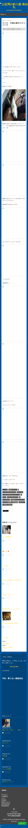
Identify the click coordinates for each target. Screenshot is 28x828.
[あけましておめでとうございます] (6, 569)
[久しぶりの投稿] (14, 762)
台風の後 (4, 756)
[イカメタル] (6, 555)
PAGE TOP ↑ (22, 823)
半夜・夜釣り (6, 643)
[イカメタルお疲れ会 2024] (6, 612)
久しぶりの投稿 (6, 769)
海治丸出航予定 (5, 803)
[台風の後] (14, 749)
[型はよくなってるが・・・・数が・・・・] (14, 723)
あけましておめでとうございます (11, 580)
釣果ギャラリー (12, 489)
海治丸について (5, 802)
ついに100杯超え (7, 536)
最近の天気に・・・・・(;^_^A (10, 608)
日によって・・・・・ (8, 743)
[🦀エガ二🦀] (6, 540)
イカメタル (5, 565)
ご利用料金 (4, 796)
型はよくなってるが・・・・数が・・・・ (14, 730)
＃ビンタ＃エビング (12, 497)
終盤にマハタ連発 (7, 647)
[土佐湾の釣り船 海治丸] (14, 4)
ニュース (4, 489)
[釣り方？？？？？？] (6, 584)
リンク (3, 798)
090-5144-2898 (14, 666)
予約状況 (3, 800)
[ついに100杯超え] (6, 526)
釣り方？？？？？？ (7, 594)
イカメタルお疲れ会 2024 (10, 623)
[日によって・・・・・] (14, 736)
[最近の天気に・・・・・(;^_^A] (6, 598)
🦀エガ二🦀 (5, 551)
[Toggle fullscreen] (1, 825)
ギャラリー (4, 794)
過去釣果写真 (5, 805)
